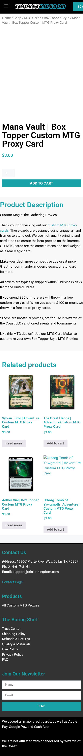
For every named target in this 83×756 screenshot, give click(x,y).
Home (6, 18)
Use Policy (10, 649)
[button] (6, 5)
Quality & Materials (16, 644)
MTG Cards (32, 18)
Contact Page (12, 582)
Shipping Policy (13, 634)
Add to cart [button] (55, 443)
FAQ (5, 659)
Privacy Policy (12, 654)
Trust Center (11, 629)
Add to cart (41, 183)
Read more (13, 443)
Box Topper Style (56, 18)
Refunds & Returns (16, 639)
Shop (17, 18)
